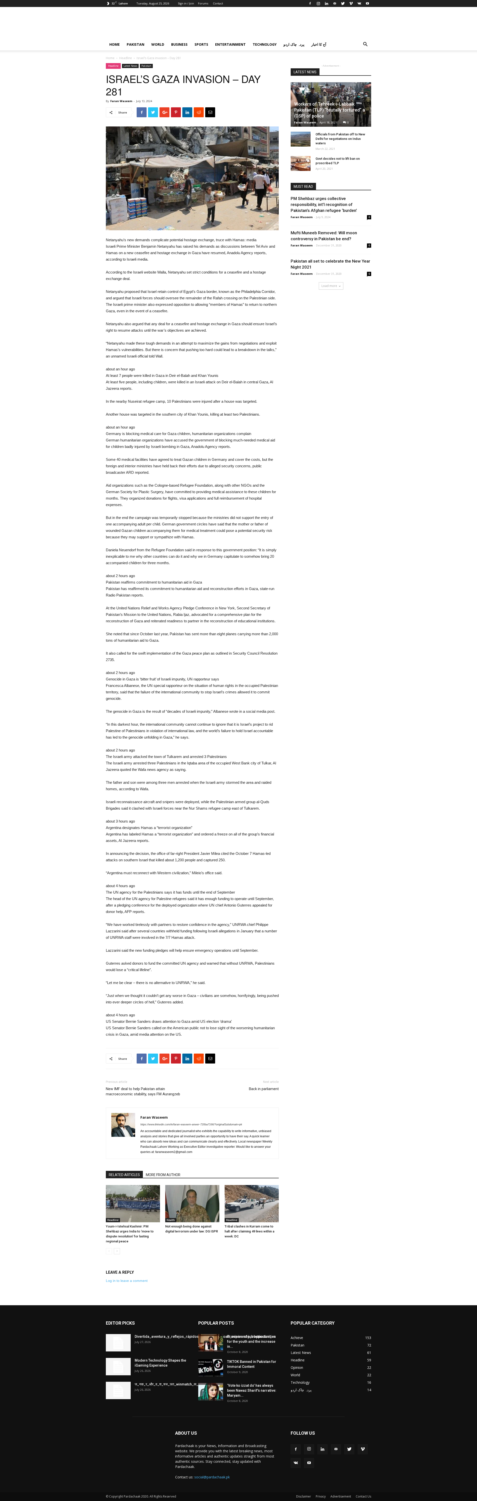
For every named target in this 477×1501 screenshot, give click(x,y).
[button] (365, 44)
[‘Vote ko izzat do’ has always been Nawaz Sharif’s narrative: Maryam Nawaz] (210, 1391)
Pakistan (135, 44)
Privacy (321, 1496)
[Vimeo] (351, 3)
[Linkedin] (326, 3)
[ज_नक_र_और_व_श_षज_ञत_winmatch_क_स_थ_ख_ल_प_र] (118, 1390)
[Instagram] (318, 3)
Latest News (130, 66)
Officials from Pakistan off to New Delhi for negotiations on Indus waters (340, 138)
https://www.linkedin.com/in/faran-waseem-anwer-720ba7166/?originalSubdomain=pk (191, 1124)
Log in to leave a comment (127, 1281)
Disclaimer (303, 1496)
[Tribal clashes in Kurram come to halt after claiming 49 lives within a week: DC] (252, 1203)
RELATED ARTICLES (124, 1175)
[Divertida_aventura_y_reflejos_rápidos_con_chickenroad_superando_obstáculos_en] (118, 1342)
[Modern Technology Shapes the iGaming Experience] (118, 1366)
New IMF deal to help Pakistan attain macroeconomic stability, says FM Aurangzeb (143, 1091)
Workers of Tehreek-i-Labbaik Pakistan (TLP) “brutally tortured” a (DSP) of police (329, 109)
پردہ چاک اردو (293, 44)
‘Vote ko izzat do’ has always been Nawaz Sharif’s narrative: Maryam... (251, 1390)
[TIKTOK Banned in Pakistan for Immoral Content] (210, 1368)
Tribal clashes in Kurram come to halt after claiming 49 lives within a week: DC (249, 1231)
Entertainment (230, 44)
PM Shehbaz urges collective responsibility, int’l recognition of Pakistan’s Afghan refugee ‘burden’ (324, 204)
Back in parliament (264, 1089)
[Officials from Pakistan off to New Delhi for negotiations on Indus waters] (301, 139)
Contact (218, 3)
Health (171, 1220)
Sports (201, 44)
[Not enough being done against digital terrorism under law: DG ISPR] (192, 1203)
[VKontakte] (359, 3)
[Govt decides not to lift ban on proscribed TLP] (301, 163)
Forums (203, 3)
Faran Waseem (121, 101)
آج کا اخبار (318, 44)
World (157, 44)
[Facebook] (310, 3)
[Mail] (334, 3)
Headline (125, 58)
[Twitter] (343, 3)
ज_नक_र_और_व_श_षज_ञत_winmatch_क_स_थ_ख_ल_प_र (178, 1384)
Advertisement (340, 1496)
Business (179, 44)
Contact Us (363, 1496)
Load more (329, 286)
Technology (265, 44)
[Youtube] (367, 3)
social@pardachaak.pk (212, 1477)
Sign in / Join (186, 3)
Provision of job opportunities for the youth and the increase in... (251, 1341)
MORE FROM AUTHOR (163, 1175)
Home (114, 44)
